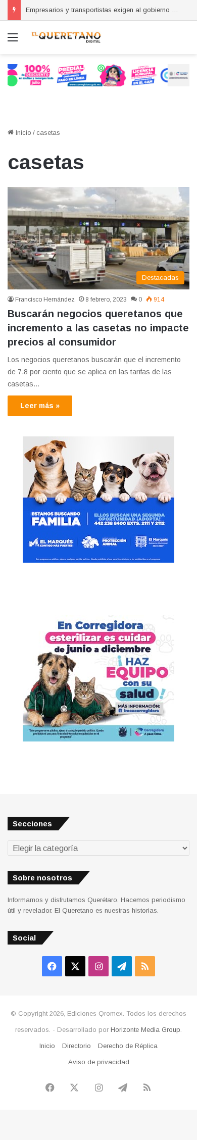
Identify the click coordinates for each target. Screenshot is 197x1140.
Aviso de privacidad (98, 1062)
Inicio (22, 132)
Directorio (76, 1046)
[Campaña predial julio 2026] (98, 74)
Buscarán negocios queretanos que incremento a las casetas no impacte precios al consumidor (98, 328)
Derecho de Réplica (128, 1046)
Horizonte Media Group (145, 1029)
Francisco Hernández (45, 299)
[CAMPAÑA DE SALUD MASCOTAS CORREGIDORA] (98, 739)
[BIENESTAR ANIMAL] (98, 560)
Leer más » (40, 406)
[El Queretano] (65, 37)
